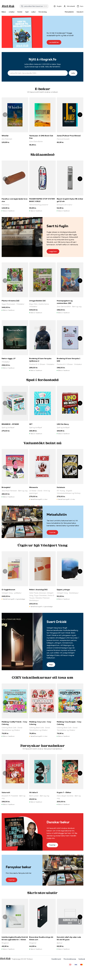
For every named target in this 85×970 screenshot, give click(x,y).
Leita (73, 73)
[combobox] (33, 6)
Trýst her (52, 532)
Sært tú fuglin (57, 226)
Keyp (51, 665)
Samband (81, 959)
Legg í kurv (53, 251)
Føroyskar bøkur (18, 867)
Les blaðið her (54, 42)
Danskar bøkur (58, 822)
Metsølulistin (69, 12)
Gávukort (80, 12)
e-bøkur (12, 12)
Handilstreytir (56, 959)
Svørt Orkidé (56, 622)
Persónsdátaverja (70, 959)
